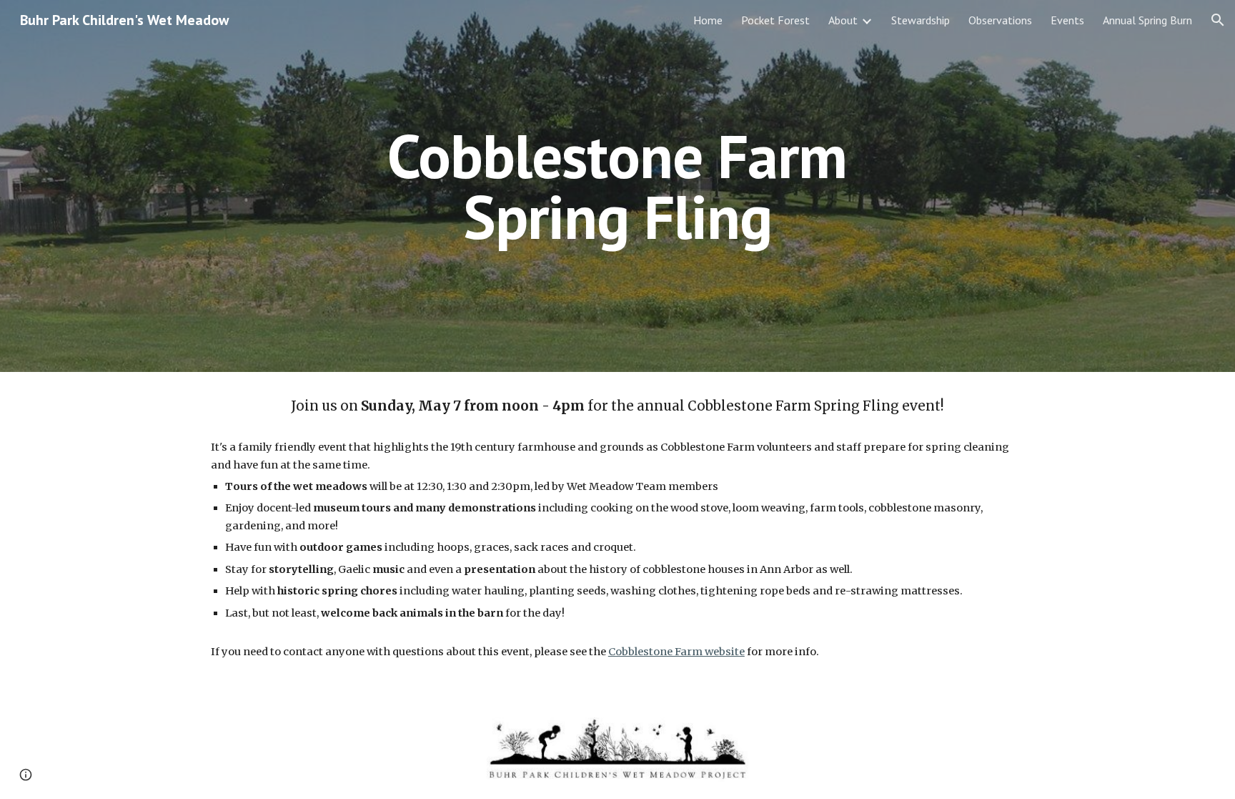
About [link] (843, 20)
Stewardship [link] (920, 20)
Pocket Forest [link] (775, 20)
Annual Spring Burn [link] (1147, 20)
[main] (617, 186)
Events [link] (1067, 20)
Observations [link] (1000, 20)
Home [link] (708, 20)
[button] (1218, 20)
